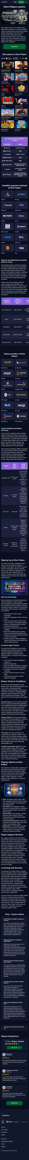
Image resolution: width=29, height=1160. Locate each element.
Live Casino (10, 58)
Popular (3, 58)
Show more (14, 1103)
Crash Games (16, 58)
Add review (14, 1047)
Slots (23, 58)
